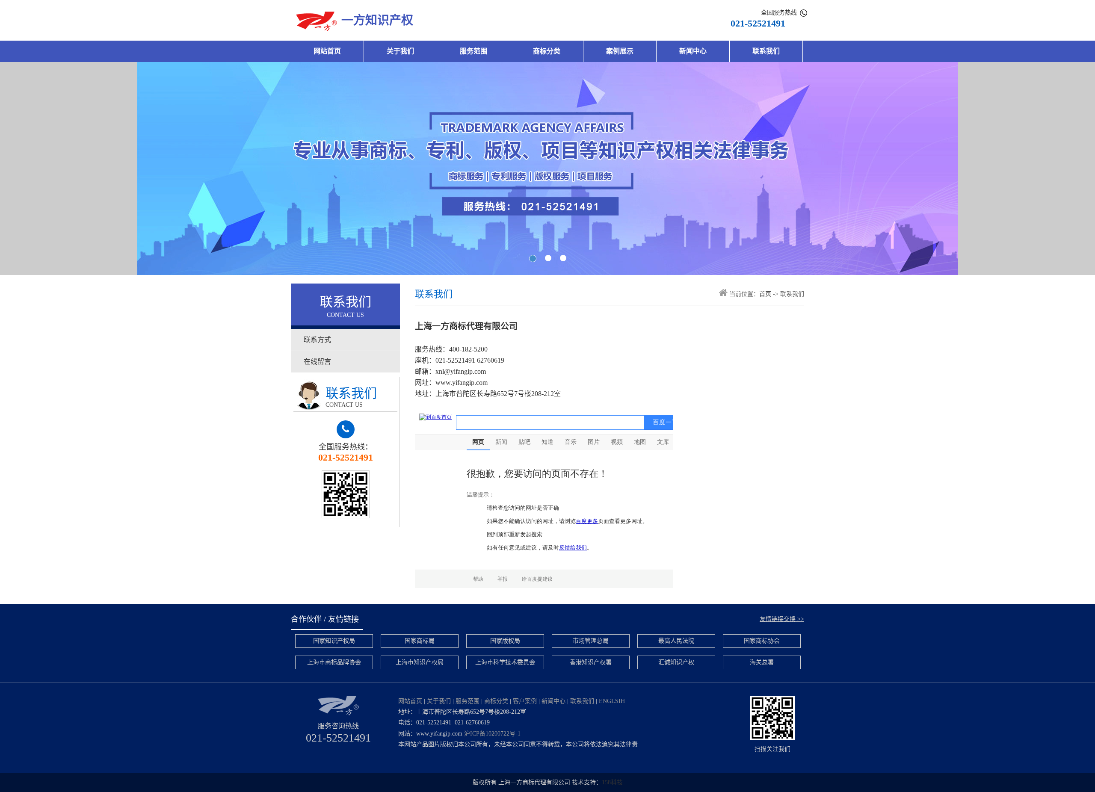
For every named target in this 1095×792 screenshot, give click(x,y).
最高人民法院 (676, 641)
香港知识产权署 (591, 662)
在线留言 (317, 361)
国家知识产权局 (334, 641)
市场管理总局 (591, 641)
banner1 (547, 168)
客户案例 (525, 701)
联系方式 (317, 339)
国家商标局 (420, 641)
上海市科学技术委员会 (505, 662)
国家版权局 (505, 641)
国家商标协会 (762, 641)
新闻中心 (693, 51)
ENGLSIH (612, 701)
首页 (765, 294)
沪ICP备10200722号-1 (492, 733)
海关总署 (762, 662)
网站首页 (327, 51)
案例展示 (619, 51)
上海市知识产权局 (420, 662)
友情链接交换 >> (782, 619)
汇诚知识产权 (676, 662)
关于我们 (400, 51)
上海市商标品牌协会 (334, 662)
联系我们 (766, 51)
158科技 (612, 782)
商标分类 (546, 51)
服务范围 (473, 51)
